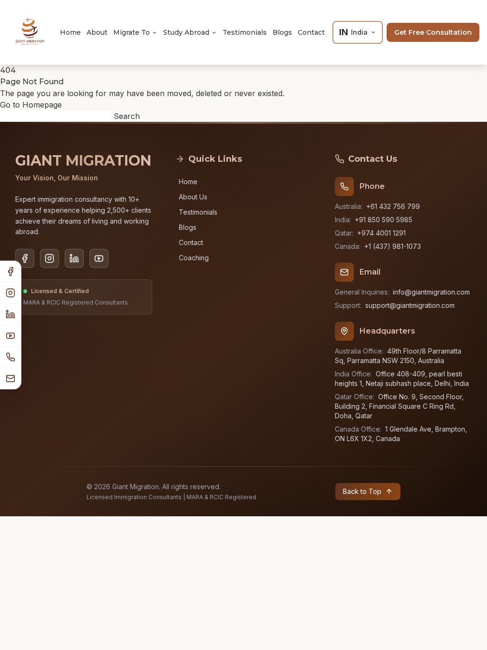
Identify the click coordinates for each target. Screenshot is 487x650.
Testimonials (245, 32)
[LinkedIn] (10, 314)
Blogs (282, 32)
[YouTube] (10, 336)
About (97, 32)
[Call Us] (10, 357)
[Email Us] (10, 378)
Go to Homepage (31, 104)
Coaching (194, 258)
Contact (311, 32)
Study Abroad (186, 32)
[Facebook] (10, 272)
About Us (193, 197)
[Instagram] (10, 293)
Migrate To (131, 32)
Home (70, 32)
